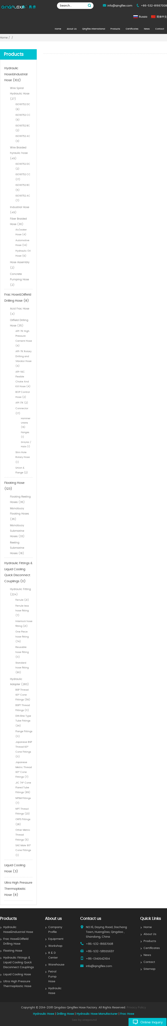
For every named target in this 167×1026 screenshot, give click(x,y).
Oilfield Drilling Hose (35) (19, 323)
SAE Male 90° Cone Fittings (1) (23, 850)
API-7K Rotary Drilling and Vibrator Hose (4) (23, 358)
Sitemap (149, 969)
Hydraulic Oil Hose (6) (23, 253)
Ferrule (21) (22, 600)
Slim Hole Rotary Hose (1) (22, 457)
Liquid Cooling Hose (17, 974)
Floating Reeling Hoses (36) (20, 499)
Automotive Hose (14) (22, 242)
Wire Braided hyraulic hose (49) (19, 153)
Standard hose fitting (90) (22, 668)
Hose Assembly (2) (20, 265)
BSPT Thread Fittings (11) (22, 707)
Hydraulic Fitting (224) (20, 592)
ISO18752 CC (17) (22, 176)
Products (115, 29)
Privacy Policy (136, 1007)
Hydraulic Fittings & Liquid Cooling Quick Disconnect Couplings (18, 962)
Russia (143, 16)
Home (58, 29)
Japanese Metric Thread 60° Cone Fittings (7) (23, 769)
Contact (159, 29)
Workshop (55, 946)
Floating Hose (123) (14, 486)
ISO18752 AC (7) (22, 198)
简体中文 (162, 16)
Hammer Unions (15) (25, 422)
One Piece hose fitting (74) (22, 637)
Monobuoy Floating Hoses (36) (19, 514)
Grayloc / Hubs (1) (26, 444)
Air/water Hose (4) (21, 232)
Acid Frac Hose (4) (19, 311)
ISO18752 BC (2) (22, 128)
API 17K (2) (21, 403)
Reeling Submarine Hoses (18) (17, 548)
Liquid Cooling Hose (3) (14, 868)
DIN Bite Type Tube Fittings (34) (23, 721)
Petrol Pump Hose (52, 976)
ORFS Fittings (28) (22, 821)
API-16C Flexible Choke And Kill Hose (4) (22, 379)
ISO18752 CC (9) (22, 117)
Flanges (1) (25, 434)
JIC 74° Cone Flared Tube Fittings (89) (23, 788)
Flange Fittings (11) (23, 733)
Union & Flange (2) (21, 470)
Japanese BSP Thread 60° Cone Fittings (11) (23, 749)
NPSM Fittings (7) (23, 800)
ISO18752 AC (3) (22, 138)
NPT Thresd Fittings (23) (22, 811)
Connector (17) (21, 410)
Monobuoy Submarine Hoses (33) (17, 531)
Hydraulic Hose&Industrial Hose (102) (15, 74)
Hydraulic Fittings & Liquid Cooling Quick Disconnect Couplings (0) (18, 572)
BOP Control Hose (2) (22, 394)
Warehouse (56, 964)
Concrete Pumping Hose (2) (19, 279)
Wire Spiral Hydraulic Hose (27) (19, 93)
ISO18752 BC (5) (22, 187)
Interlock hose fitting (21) (23, 623)
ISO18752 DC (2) (22, 166)
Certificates (132, 29)
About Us (72, 29)
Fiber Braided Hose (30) (18, 221)
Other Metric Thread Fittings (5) (22, 835)
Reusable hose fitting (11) (22, 652)
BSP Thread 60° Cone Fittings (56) (22, 695)
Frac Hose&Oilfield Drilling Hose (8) (17, 297)
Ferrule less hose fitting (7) (22, 611)
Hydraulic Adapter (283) (19, 682)
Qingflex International (93, 29)
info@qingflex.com (119, 5)
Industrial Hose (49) (19, 210)
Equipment (55, 939)
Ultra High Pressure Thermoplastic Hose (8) (18, 888)
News (147, 29)
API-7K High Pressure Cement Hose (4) (23, 338)
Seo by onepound (84, 1020)
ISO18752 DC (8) (22, 106)
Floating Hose (12, 950)
